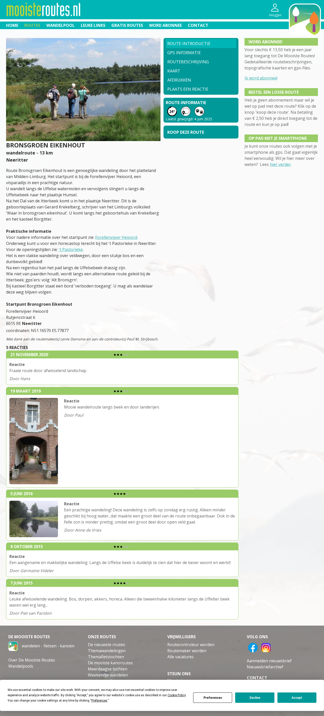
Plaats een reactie (187, 89)
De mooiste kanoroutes (110, 663)
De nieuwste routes (106, 644)
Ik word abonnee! (261, 78)
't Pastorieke (71, 249)
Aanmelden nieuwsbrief (269, 661)
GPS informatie (184, 52)
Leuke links (93, 25)
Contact (198, 25)
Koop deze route (185, 132)
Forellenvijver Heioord (116, 237)
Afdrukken (179, 80)
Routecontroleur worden (190, 644)
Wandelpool (60, 25)
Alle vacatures (180, 657)
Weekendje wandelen (108, 675)
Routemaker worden (186, 650)
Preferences (213, 698)
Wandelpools (20, 666)
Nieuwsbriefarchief (265, 667)
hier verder (280, 164)
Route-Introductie (188, 43)
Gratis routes (127, 25)
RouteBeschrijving (188, 62)
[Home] (13, 646)
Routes (32, 25)
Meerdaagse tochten (107, 669)
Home (12, 25)
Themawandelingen (107, 650)
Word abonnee (165, 25)
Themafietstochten (106, 657)
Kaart (173, 71)
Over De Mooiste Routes (31, 660)
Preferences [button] (99, 700)
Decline (255, 698)
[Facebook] (253, 647)
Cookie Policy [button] (177, 695)
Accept (297, 698)
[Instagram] (266, 647)
